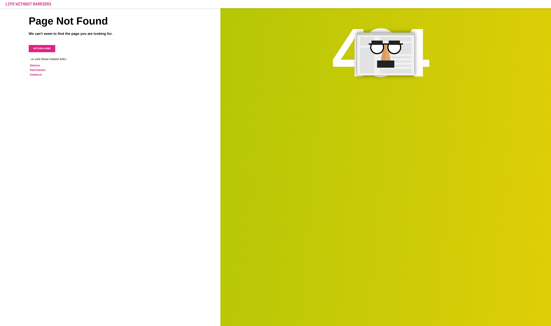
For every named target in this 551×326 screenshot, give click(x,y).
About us (35, 65)
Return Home (42, 48)
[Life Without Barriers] (28, 4)
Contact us (36, 74)
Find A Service (37, 70)
